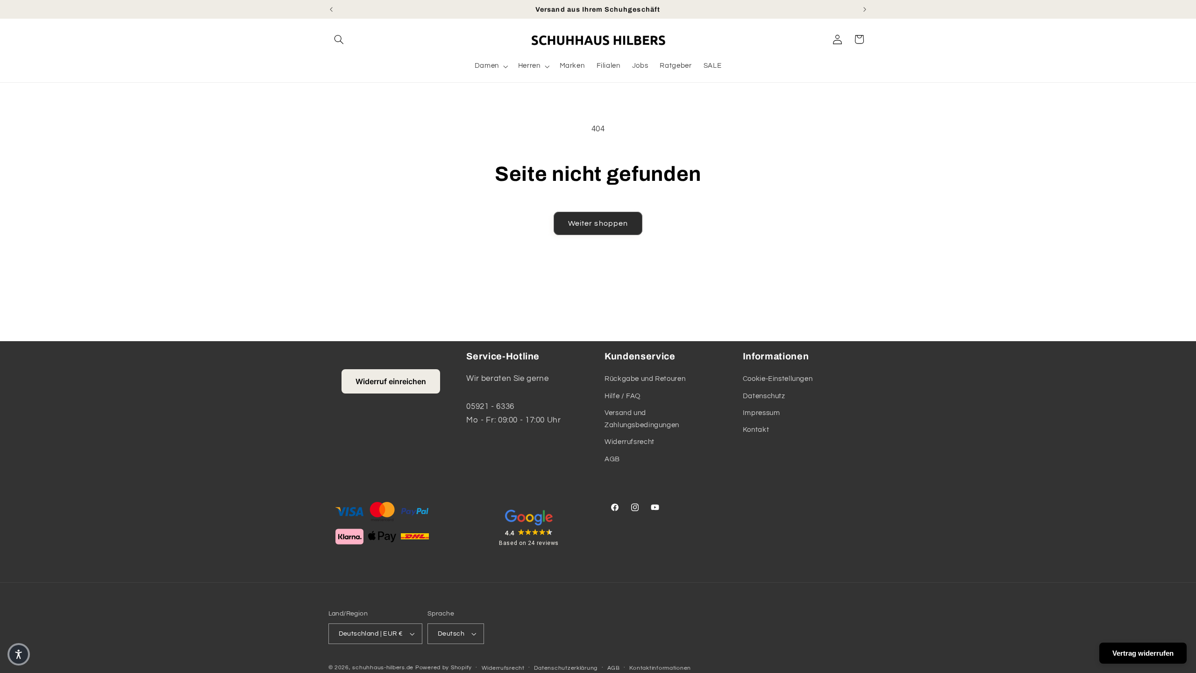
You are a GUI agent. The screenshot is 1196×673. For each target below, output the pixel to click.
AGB (612, 459)
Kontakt (756, 429)
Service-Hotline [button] (503, 356)
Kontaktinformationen (660, 668)
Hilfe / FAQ (623, 396)
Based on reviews (529, 543)
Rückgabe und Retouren (645, 378)
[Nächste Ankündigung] (864, 9)
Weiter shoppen (598, 223)
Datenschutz (764, 396)
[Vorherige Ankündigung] (331, 9)
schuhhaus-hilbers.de (382, 667)
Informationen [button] (776, 356)
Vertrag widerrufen (1143, 653)
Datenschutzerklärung (566, 668)
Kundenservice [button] (640, 356)
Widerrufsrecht (630, 441)
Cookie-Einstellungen (778, 378)
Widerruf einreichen (391, 381)
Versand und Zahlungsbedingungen (642, 419)
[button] (339, 39)
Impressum (761, 412)
